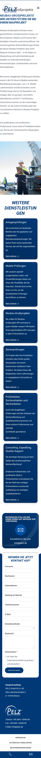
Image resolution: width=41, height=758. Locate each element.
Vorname (9, 566)
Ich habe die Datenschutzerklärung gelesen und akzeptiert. (20, 660)
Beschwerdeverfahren (20, 748)
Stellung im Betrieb (13, 595)
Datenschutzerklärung (20, 743)
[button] (38, 8)
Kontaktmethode (12, 624)
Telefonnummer (12, 605)
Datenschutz (11, 652)
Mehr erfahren (11, 256)
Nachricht (9, 633)
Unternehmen (11, 585)
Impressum (20, 738)
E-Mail (8, 614)
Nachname (10, 576)
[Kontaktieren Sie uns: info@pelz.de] (20, 529)
